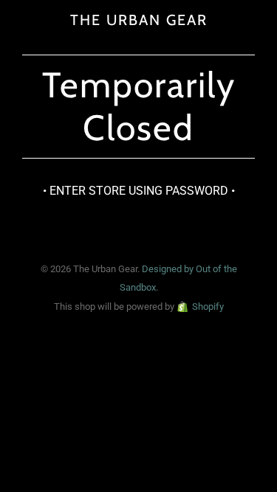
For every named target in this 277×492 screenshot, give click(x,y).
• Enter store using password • (139, 191)
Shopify (208, 306)
